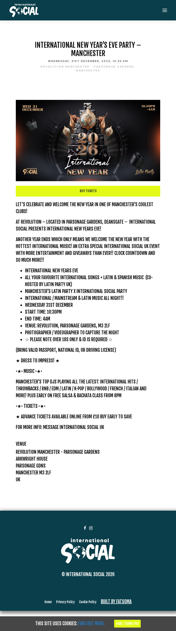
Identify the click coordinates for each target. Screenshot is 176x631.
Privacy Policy (65, 602)
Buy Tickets (88, 191)
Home (48, 602)
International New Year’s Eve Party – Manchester (88, 49)
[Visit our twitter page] (84, 78)
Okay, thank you (127, 623)
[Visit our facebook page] (93, 78)
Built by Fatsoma (116, 601)
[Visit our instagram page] (91, 528)
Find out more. (91, 623)
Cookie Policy (87, 602)
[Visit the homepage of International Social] (24, 10)
